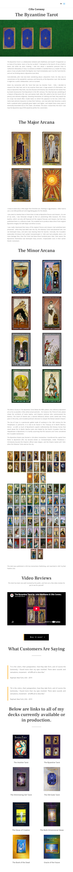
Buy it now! (36, 637)
